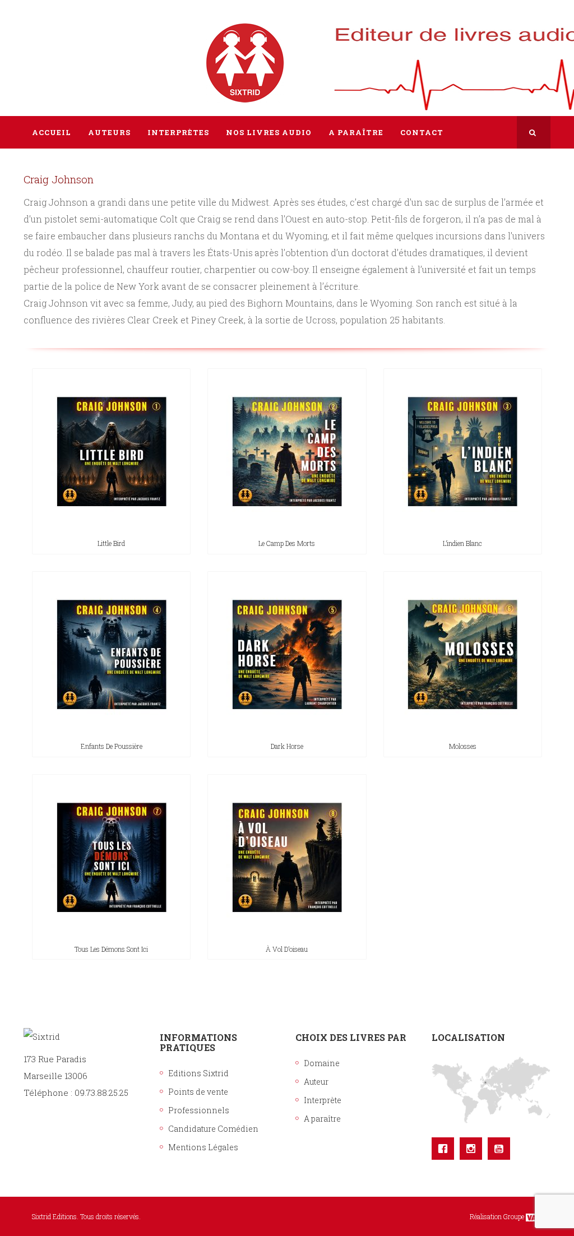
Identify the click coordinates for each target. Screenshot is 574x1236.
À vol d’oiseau (287, 949)
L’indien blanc (462, 543)
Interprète (322, 1100)
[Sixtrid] (63, 51)
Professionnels (198, 1110)
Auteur (316, 1081)
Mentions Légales (203, 1147)
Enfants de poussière (111, 746)
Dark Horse (287, 746)
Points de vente (198, 1091)
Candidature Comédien (213, 1128)
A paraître (322, 1118)
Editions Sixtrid (198, 1073)
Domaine (322, 1063)
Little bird (111, 543)
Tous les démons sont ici (111, 949)
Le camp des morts (286, 543)
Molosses (462, 746)
